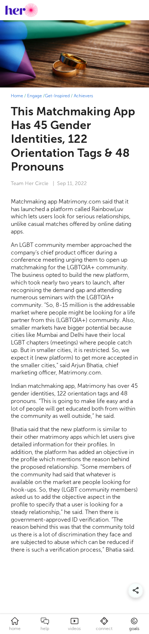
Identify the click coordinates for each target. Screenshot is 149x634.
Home (17, 95)
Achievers (83, 95)
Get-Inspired (57, 95)
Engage (34, 95)
